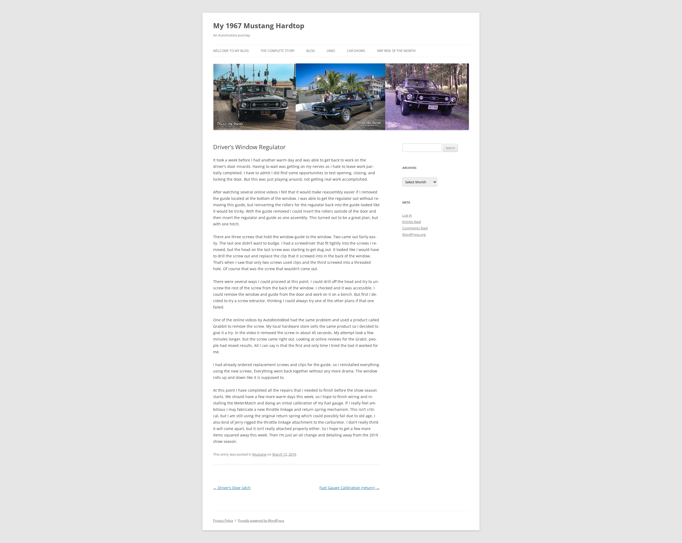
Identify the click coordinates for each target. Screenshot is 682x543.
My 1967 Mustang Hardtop (258, 25)
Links (331, 50)
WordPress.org (414, 234)
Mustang (259, 454)
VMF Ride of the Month (396, 50)
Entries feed (411, 221)
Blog (310, 50)
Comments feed (415, 228)
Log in (407, 215)
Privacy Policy (223, 520)
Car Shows (356, 50)
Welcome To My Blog (231, 50)
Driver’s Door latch (232, 487)
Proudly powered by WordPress (261, 520)
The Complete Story (278, 50)
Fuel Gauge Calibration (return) (349, 487)
